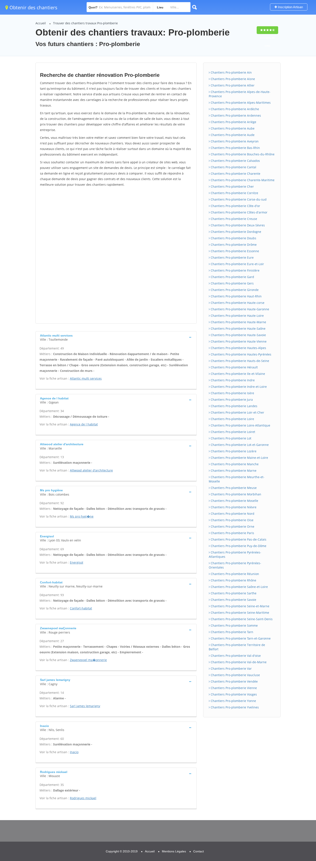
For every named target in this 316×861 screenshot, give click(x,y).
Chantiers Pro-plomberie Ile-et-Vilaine (237, 374)
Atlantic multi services (86, 378)
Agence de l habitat (84, 424)
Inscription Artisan (290, 7)
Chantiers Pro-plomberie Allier (232, 85)
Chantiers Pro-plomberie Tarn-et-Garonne (240, 638)
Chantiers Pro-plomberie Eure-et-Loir (237, 264)
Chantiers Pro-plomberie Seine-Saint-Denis (241, 619)
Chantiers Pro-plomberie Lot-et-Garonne (239, 445)
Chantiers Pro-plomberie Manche (234, 464)
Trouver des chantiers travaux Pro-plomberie (85, 23)
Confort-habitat (81, 608)
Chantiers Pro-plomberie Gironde (234, 290)
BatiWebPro (275, 838)
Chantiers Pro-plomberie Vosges (233, 694)
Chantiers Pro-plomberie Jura (231, 399)
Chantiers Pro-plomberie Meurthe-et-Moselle (236, 479)
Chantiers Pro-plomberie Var (231, 668)
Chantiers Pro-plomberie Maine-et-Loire (239, 458)
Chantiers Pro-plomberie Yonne (233, 701)
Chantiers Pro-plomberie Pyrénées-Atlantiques (235, 554)
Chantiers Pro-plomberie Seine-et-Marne (239, 606)
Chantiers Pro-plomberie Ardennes (235, 115)
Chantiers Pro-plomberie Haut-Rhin (236, 296)
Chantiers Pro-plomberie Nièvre (233, 507)
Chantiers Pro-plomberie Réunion (234, 574)
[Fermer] (298, 800)
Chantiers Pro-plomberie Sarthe (233, 593)
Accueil (40, 23)
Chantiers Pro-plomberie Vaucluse (235, 675)
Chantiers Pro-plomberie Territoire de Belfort (237, 647)
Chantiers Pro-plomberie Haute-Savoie (238, 335)
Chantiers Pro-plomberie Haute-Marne (238, 322)
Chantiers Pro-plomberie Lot (230, 438)
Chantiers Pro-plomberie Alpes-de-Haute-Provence (239, 94)
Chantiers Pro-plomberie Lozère (233, 451)
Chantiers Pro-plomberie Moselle (234, 501)
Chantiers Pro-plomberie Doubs (233, 238)
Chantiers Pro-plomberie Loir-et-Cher (237, 412)
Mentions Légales (174, 851)
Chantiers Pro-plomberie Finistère (234, 270)
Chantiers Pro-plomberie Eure (232, 257)
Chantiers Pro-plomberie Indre (232, 380)
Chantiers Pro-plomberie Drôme (233, 245)
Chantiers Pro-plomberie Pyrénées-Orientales (235, 565)
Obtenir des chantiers (32, 7)
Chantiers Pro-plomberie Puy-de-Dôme (238, 546)
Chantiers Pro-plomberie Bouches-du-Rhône (242, 154)
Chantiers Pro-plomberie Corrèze (234, 193)
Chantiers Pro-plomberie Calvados (235, 161)
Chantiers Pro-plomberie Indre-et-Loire (238, 387)
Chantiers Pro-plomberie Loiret (232, 432)
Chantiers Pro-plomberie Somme (234, 625)
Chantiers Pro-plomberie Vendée (234, 681)
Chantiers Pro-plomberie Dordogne (235, 232)
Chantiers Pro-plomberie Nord (232, 514)
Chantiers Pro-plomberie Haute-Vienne (238, 341)
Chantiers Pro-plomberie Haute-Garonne (239, 309)
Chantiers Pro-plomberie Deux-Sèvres (237, 225)
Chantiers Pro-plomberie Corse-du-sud (238, 199)
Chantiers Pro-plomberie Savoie (233, 600)
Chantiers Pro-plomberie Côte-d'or (235, 206)
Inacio (74, 752)
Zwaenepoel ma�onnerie (88, 660)
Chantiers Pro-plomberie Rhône (233, 580)
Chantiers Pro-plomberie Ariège (233, 122)
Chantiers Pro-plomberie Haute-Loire (237, 316)
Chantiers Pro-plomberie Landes (233, 406)
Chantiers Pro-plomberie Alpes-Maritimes (240, 102)
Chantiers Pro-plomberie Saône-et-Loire (239, 587)
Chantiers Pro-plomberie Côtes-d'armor (238, 212)
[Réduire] (291, 800)
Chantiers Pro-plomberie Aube (232, 128)
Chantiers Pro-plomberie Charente (235, 174)
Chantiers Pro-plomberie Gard (232, 277)
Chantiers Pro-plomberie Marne (233, 470)
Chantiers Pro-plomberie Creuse (233, 219)
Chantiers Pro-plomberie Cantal (233, 167)
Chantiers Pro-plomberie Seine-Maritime (239, 613)
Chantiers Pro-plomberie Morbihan (235, 494)
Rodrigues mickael (83, 798)
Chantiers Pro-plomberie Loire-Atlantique (240, 425)
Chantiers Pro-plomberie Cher (232, 186)
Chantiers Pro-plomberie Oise (231, 520)
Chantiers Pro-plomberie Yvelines (234, 707)
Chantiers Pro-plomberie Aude (232, 135)
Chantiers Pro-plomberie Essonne (234, 251)
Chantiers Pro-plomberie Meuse (233, 488)
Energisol (76, 562)
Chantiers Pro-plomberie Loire (232, 419)
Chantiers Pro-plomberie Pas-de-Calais (238, 539)
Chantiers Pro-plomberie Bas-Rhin (235, 148)
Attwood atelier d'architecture (91, 470)
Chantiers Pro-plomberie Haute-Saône (237, 328)
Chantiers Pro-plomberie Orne (232, 526)
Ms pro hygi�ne (82, 516)
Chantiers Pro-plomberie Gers (232, 283)
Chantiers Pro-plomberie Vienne (233, 688)
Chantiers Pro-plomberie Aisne (232, 79)
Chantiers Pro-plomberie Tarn (231, 632)
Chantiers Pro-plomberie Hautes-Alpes (238, 348)
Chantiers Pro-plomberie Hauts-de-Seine (239, 361)
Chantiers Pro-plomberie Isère (232, 393)
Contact (198, 851)
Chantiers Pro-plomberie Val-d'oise (235, 656)
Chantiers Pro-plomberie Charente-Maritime (242, 180)
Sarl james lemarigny (85, 706)
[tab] (116, 337)
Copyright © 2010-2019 (122, 851)
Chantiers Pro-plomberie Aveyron (234, 141)
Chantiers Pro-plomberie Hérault (234, 367)
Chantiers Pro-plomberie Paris (232, 533)
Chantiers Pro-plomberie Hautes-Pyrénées (240, 354)
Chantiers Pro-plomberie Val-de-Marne (238, 662)
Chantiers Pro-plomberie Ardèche (234, 109)
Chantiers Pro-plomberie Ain (231, 72)
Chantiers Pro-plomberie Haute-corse (237, 303)
